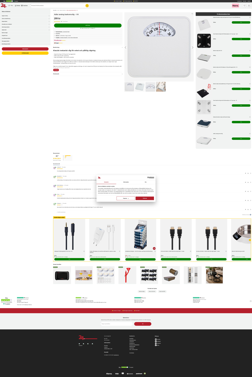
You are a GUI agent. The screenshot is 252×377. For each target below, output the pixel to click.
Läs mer (56, 70)
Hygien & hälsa (5, 16)
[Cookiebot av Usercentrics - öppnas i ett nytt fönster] (148, 178)
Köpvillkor (131, 338)
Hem (58, 10)
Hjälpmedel (4, 30)
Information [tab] (126, 182)
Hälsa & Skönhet (6, 12)
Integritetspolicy (132, 340)
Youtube (158, 339)
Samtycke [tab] (106, 182)
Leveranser (131, 341)
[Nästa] (250, 240)
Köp (241, 22)
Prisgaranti (25, 49)
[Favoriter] (244, 5)
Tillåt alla (145, 198)
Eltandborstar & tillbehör (7, 24)
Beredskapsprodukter (6, 44)
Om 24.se (244, 1)
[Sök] (87, 5)
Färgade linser (4, 35)
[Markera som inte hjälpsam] (248, 173)
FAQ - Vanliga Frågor (133, 349)
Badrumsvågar (5, 33)
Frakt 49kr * (136, 1)
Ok (142, 324)
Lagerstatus (131, 348)
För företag (131, 353)
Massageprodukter (5, 41)
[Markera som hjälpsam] (245, 173)
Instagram (159, 343)
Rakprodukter (4, 21)
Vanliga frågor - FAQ (108, 348)
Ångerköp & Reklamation (134, 345)
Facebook (159, 341)
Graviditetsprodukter (6, 38)
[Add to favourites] (192, 13)
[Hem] (4, 5)
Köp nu (88, 25)
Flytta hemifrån (162, 291)
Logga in (248, 1)
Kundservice (239, 1)
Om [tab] (145, 182)
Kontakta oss (132, 343)
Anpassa (125, 198)
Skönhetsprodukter (6, 27)
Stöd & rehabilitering (6, 18)
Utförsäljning (25, 53)
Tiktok (158, 345)
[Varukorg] (249, 5)
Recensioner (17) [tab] (56, 164)
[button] (145, 373)
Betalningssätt (132, 346)
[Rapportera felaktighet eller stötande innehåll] (250, 173)
